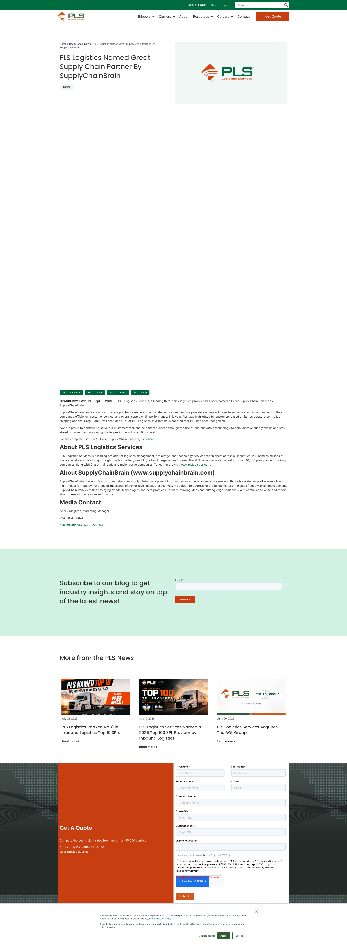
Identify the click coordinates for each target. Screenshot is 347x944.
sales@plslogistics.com (75, 851)
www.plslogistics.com (195, 464)
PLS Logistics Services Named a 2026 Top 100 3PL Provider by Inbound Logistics (170, 732)
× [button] (257, 910)
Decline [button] (239, 935)
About (184, 16)
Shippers (144, 16)
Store (214, 5)
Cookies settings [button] (207, 935)
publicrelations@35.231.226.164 (81, 525)
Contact (243, 16)
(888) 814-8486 (197, 5)
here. (151, 439)
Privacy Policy (164, 918)
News (87, 43)
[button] (71, 392)
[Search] (286, 5)
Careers (223, 16)
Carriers (165, 16)
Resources (201, 16)
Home (63, 43)
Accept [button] (223, 935)
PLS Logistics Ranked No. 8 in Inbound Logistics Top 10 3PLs (90, 729)
